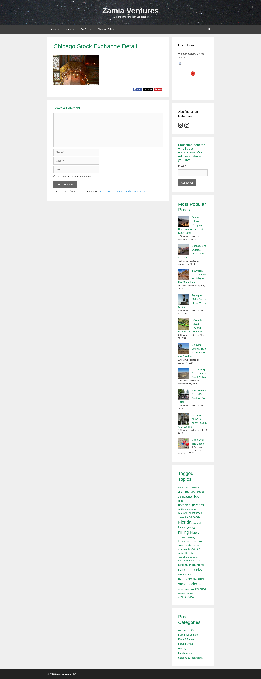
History (182, 648)
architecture (186, 491)
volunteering (198, 589)
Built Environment (188, 634)
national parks (190, 570)
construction (195, 513)
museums (194, 548)
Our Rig (84, 29)
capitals (192, 509)
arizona (200, 492)
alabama (195, 487)
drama (188, 516)
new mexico (184, 574)
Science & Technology (190, 657)
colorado (182, 513)
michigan (197, 545)
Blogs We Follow (106, 29)
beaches (187, 496)
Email (182, 166)
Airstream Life (186, 630)
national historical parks (188, 557)
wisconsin (181, 593)
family (196, 516)
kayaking (191, 537)
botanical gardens (191, 505)
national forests (185, 553)
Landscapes (185, 653)
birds (180, 500)
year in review (186, 596)
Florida (184, 522)
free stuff (197, 523)
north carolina (187, 578)
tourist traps (183, 589)
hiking (183, 532)
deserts (181, 517)
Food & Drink (185, 643)
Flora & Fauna (186, 639)
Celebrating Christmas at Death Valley (199, 373)
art (179, 496)
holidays (181, 537)
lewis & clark (184, 541)
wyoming (190, 593)
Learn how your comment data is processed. (124, 191)
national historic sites (189, 560)
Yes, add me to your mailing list (73, 176)
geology (191, 527)
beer (197, 496)
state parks (187, 584)
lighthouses (197, 541)
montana (182, 549)
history (194, 532)
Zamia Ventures (130, 10)
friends (181, 527)
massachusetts (185, 545)
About (53, 29)
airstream (184, 487)
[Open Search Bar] (209, 29)
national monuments (191, 564)
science (202, 578)
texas (201, 584)
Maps (68, 29)
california (183, 509)
